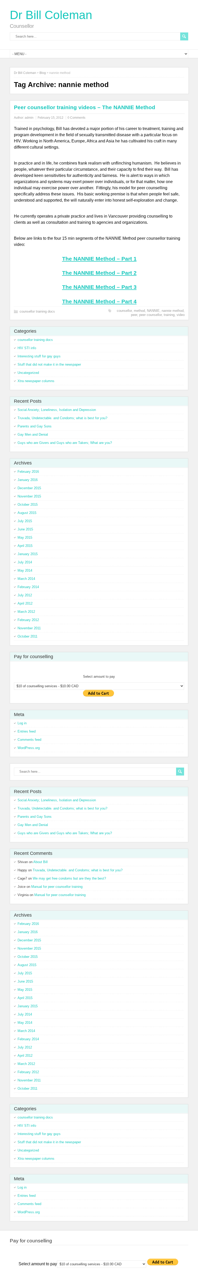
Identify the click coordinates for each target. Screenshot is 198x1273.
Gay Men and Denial (33, 434)
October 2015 (28, 504)
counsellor (124, 311)
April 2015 (25, 546)
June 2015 (25, 529)
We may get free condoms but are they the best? (69, 878)
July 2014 (25, 562)
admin (29, 117)
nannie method (173, 311)
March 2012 (26, 612)
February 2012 (28, 620)
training (169, 315)
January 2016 (28, 480)
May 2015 (25, 537)
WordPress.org (29, 748)
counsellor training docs (37, 311)
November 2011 (29, 628)
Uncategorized (28, 373)
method (139, 311)
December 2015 (29, 488)
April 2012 (25, 603)
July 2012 (25, 595)
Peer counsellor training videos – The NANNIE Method (84, 107)
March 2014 (26, 579)
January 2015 (28, 554)
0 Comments (76, 117)
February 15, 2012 (50, 117)
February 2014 (28, 587)
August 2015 (27, 513)
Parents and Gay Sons (35, 426)
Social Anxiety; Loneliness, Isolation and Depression (57, 410)
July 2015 (25, 521)
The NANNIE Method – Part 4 (99, 301)
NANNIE (153, 311)
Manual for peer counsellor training (56, 887)
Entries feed (27, 731)
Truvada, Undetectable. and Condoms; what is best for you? (62, 418)
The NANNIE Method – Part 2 (99, 273)
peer (134, 315)
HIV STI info (27, 348)
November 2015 (29, 496)
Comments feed (29, 740)
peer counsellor (150, 315)
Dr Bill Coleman (51, 15)
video (181, 315)
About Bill (40, 862)
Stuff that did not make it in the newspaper (49, 364)
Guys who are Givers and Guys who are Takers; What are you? (65, 443)
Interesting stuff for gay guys (39, 356)
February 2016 (28, 472)
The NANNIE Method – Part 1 (99, 259)
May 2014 (25, 570)
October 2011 (27, 636)
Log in (22, 723)
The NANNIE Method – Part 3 (99, 287)
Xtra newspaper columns (36, 381)
